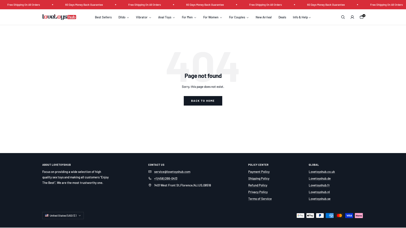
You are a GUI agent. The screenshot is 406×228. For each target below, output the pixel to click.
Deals (282, 17)
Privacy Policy (258, 192)
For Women (211, 17)
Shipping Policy (258, 178)
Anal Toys (165, 17)
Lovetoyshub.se (320, 199)
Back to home (203, 100)
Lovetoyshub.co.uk (322, 172)
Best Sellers (103, 17)
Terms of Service (260, 199)
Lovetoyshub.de (320, 178)
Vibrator (142, 17)
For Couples (237, 17)
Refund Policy (257, 185)
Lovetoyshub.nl (319, 192)
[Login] (352, 17)
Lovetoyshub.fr (319, 185)
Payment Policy (259, 172)
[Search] (343, 17)
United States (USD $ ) (63, 215)
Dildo (122, 17)
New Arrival (264, 17)
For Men (187, 17)
